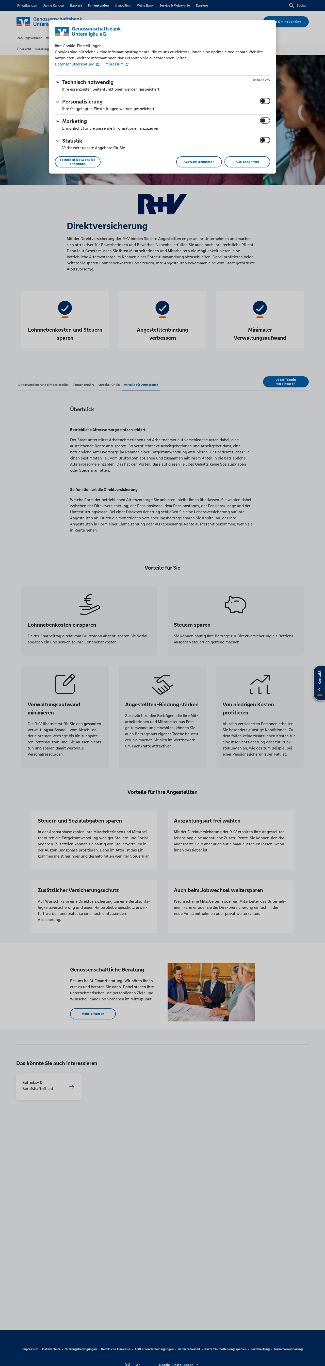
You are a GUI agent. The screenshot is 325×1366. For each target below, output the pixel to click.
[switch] (265, 101)
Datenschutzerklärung (75, 64)
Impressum (114, 64)
